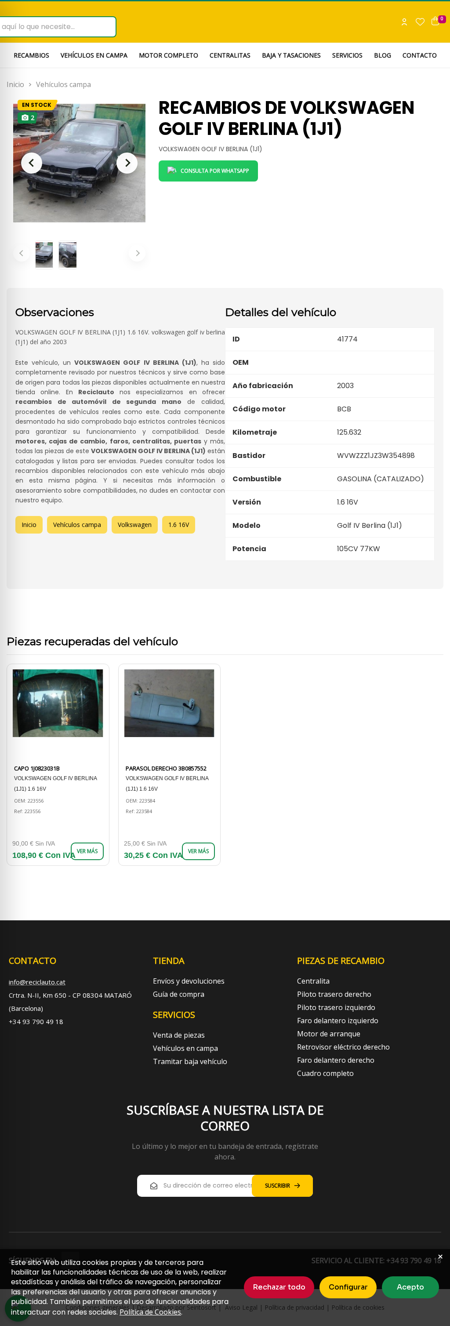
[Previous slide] (31, 163)
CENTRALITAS (230, 55)
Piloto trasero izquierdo (336, 1007)
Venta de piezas (179, 1035)
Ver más (87, 851)
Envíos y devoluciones (189, 981)
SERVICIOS (347, 55)
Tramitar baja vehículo (190, 1061)
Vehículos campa (63, 84)
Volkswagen (135, 524)
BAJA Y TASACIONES (291, 55)
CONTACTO (420, 55)
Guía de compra (178, 994)
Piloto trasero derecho (334, 994)
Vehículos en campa (185, 1048)
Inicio (15, 84)
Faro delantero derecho (335, 1060)
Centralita (313, 981)
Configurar (348, 1287)
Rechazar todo (279, 1287)
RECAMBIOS (31, 55)
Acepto (410, 1287)
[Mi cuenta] (404, 22)
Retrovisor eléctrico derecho (343, 1047)
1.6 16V (178, 524)
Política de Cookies (150, 1312)
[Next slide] (127, 163)
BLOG (382, 55)
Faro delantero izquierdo (337, 1020)
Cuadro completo (325, 1073)
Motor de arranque (328, 1034)
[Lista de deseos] (420, 22)
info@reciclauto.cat (37, 981)
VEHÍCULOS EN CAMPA (94, 55)
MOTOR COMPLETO (168, 55)
